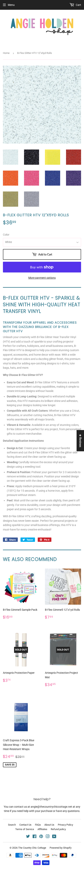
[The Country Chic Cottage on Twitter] (28, 836)
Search (12, 824)
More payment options (42, 277)
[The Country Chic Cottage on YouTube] (54, 836)
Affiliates (42, 829)
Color (6, 234)
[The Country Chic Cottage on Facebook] (34, 836)
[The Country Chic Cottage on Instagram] (48, 836)
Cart (78, 4)
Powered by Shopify (60, 847)
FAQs (38, 824)
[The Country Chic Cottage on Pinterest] (41, 836)
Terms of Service (24, 829)
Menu (11, 4)
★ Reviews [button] (80, 440)
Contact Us (25, 824)
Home (6, 53)
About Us (49, 824)
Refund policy (58, 829)
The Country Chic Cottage (32, 847)
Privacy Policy (65, 824)
